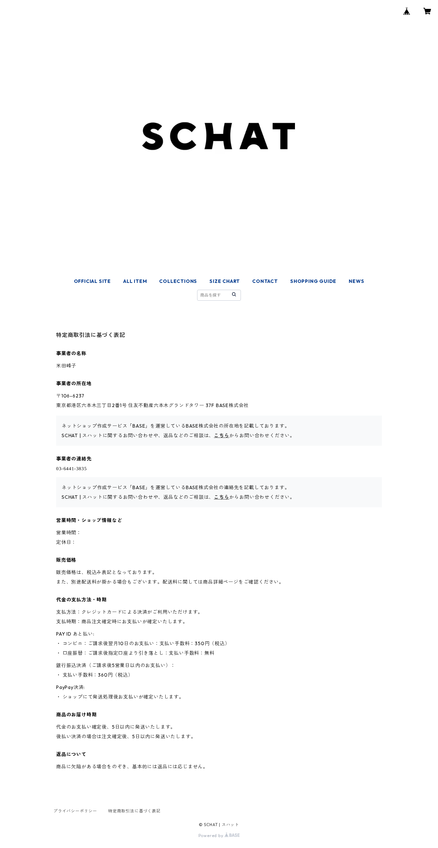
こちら (221, 435)
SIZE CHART (224, 281)
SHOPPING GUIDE (313, 281)
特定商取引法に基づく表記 (134, 810)
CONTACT (265, 281)
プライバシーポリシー (75, 810)
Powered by (211, 835)
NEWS (356, 281)
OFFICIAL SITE (92, 281)
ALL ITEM (135, 281)
